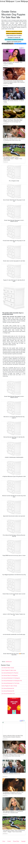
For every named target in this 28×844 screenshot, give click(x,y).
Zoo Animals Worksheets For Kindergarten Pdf (12, 680)
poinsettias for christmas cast (14, 37)
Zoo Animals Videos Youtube (8, 667)
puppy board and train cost (20, 43)
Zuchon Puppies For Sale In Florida (9, 685)
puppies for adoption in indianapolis (14, 33)
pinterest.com (9, 661)
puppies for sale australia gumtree (14, 41)
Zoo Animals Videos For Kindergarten (10, 675)
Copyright (23, 841)
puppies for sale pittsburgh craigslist (14, 31)
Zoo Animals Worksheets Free (8, 693)
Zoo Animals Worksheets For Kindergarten (11, 678)
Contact (9, 841)
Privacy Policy (16, 841)
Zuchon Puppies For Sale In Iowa (9, 670)
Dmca (4, 841)
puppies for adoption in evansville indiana (14, 39)
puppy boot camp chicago (7, 43)
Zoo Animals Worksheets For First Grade (10, 683)
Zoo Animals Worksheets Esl (8, 688)
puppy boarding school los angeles (14, 35)
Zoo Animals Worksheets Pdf (8, 691)
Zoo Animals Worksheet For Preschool (10, 673)
